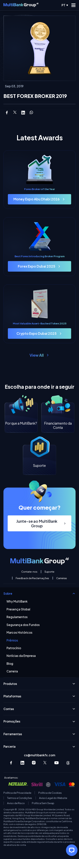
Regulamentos (17, 617)
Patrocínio (14, 648)
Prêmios (12, 640)
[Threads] (68, 762)
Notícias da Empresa (21, 655)
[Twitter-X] (45, 762)
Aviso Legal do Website (53, 797)
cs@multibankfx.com (39, 755)
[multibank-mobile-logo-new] (20, 5)
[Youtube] (56, 762)
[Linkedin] (22, 762)
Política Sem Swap (43, 803)
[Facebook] (11, 762)
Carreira (12, 671)
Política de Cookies (50, 792)
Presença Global (18, 609)
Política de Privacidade (17, 792)
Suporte (49, 571)
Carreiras (61, 578)
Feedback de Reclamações (32, 578)
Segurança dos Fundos (23, 625)
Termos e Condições (19, 797)
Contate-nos (29, 571)
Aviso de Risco (16, 803)
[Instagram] (33, 762)
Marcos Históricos (19, 632)
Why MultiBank (17, 601)
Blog (10, 663)
